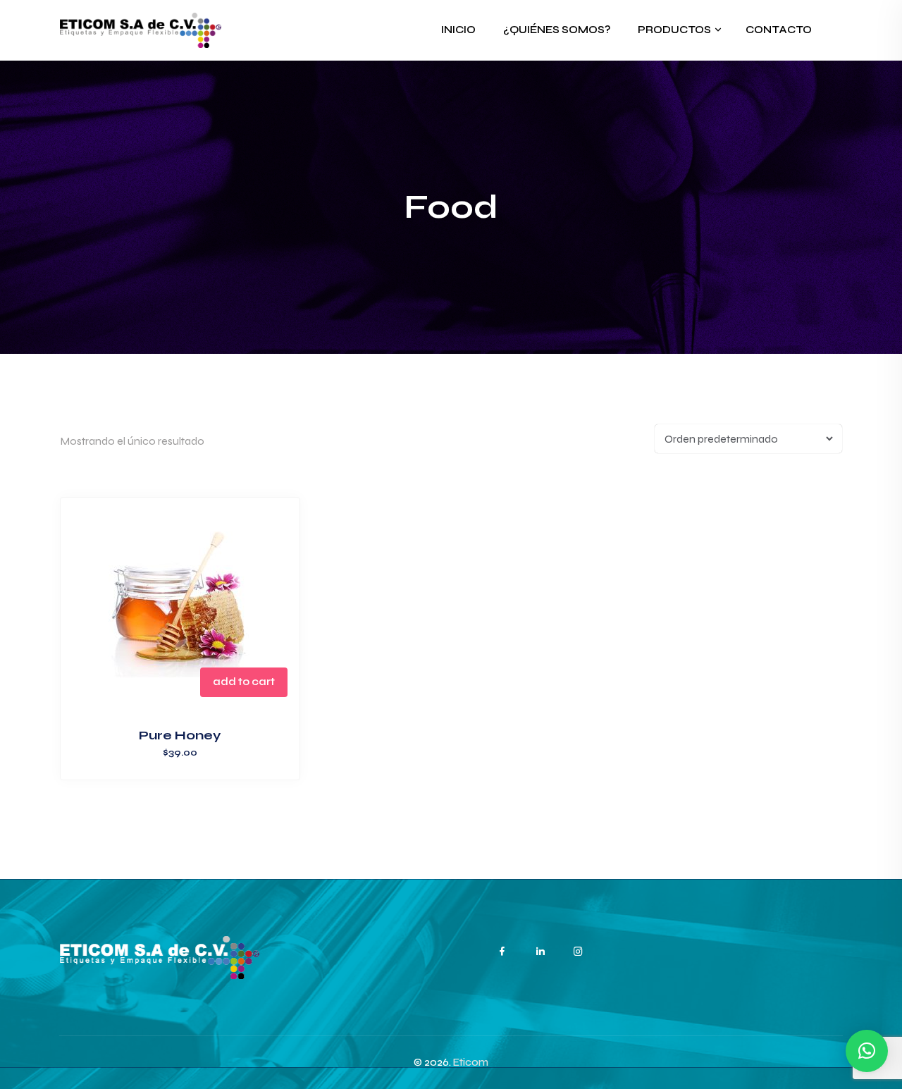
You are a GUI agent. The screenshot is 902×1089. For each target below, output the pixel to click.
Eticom (470, 1062)
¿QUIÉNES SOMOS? (556, 29)
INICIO (458, 29)
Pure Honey (180, 735)
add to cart (244, 681)
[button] (867, 1051)
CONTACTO (779, 29)
